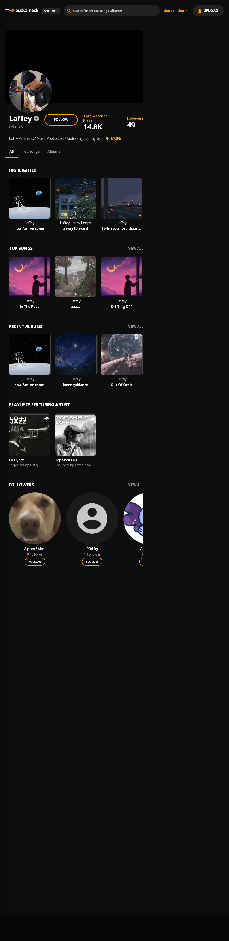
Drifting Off (121, 306)
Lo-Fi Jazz (16, 460)
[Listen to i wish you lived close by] (121, 198)
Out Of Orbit (121, 384)
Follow (61, 119)
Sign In (182, 11)
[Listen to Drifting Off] (121, 276)
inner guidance (75, 384)
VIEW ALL (135, 248)
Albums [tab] (53, 151)
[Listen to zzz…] (75, 276)
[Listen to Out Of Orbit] (121, 354)
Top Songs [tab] (31, 151)
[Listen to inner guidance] (75, 354)
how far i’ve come (29, 228)
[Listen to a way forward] (75, 198)
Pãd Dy (92, 548)
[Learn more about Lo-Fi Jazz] (29, 435)
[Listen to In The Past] (29, 276)
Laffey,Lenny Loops (75, 223)
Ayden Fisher (35, 548)
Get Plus (51, 11)
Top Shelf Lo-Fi (66, 460)
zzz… (75, 306)
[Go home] (23, 10)
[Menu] (7, 10)
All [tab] (11, 151)
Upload (211, 10)
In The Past (29, 306)
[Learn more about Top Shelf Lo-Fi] (75, 435)
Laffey (29, 223)
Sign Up (169, 11)
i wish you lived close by (121, 228)
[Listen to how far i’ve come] (29, 198)
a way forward (75, 228)
